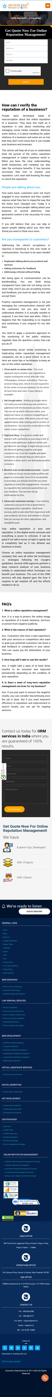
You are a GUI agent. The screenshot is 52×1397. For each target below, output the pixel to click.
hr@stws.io (29, 1325)
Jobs (5, 955)
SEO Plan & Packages (10, 1141)
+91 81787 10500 (28, 1330)
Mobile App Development (11, 1061)
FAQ (4, 959)
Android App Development (12, 1105)
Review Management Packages (14, 1144)
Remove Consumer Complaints (14, 1018)
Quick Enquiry (34, 911)
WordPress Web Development (13, 1043)
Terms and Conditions (10, 966)
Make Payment (8, 973)
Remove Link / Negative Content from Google (20, 1176)
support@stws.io (31, 1320)
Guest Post (7, 1126)
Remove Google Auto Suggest (13, 1025)
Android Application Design (12, 1109)
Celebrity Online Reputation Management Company (22, 1161)
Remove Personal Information (13, 1011)
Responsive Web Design (11, 990)
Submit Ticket (8, 944)
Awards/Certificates (10, 941)
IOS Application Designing (12, 1112)
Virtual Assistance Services (12, 1074)
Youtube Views (8, 1130)
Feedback (6, 948)
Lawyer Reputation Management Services (19, 1172)
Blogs (5, 933)
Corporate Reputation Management (17, 1165)
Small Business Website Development (16, 1053)
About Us (6, 937)
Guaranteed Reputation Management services (21, 1169)
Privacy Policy (8, 962)
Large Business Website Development (16, 1057)
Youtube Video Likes (10, 1133)
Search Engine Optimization (12, 1092)
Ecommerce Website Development (15, 1050)
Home (5, 930)
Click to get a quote (11, 1361)
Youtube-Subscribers (10, 1137)
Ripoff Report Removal (11, 1022)
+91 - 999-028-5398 (26, 1311)
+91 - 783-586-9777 (26, 1316)
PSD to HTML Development (12, 987)
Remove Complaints (10, 1007)
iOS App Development (10, 1046)
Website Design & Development (14, 994)
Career (5, 951)
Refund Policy (8, 969)
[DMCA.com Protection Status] (26, 1218)
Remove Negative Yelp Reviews (14, 1015)
